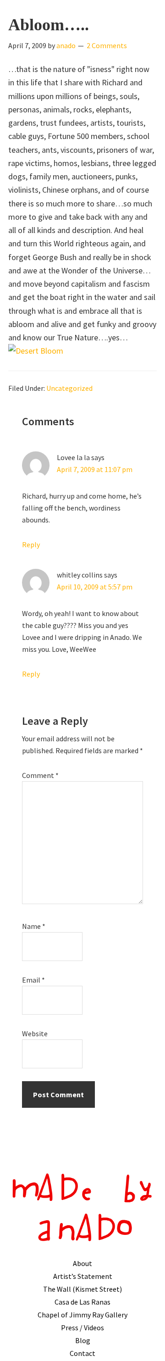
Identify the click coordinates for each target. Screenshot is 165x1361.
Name (33, 926)
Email (33, 979)
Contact (82, 1353)
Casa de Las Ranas (82, 1301)
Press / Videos (82, 1327)
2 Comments (107, 45)
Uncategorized (69, 388)
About (82, 1263)
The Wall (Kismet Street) (82, 1289)
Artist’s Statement (82, 1276)
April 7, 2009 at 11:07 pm (94, 469)
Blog (82, 1340)
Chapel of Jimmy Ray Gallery (82, 1314)
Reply (31, 544)
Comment (40, 775)
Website (35, 1033)
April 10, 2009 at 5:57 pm (94, 586)
